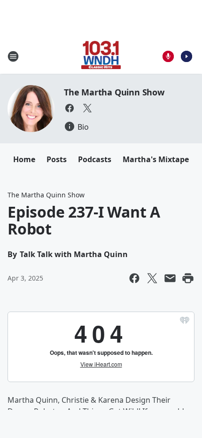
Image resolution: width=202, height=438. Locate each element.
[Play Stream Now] (186, 56)
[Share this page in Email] (170, 278)
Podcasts (94, 159)
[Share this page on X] (152, 278)
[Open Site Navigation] (13, 56)
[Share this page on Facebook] (134, 278)
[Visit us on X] (87, 108)
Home (24, 159)
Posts (57, 159)
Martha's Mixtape (156, 159)
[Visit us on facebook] (69, 108)
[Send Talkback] (168, 56)
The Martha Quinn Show (114, 92)
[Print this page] (187, 278)
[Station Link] (101, 56)
